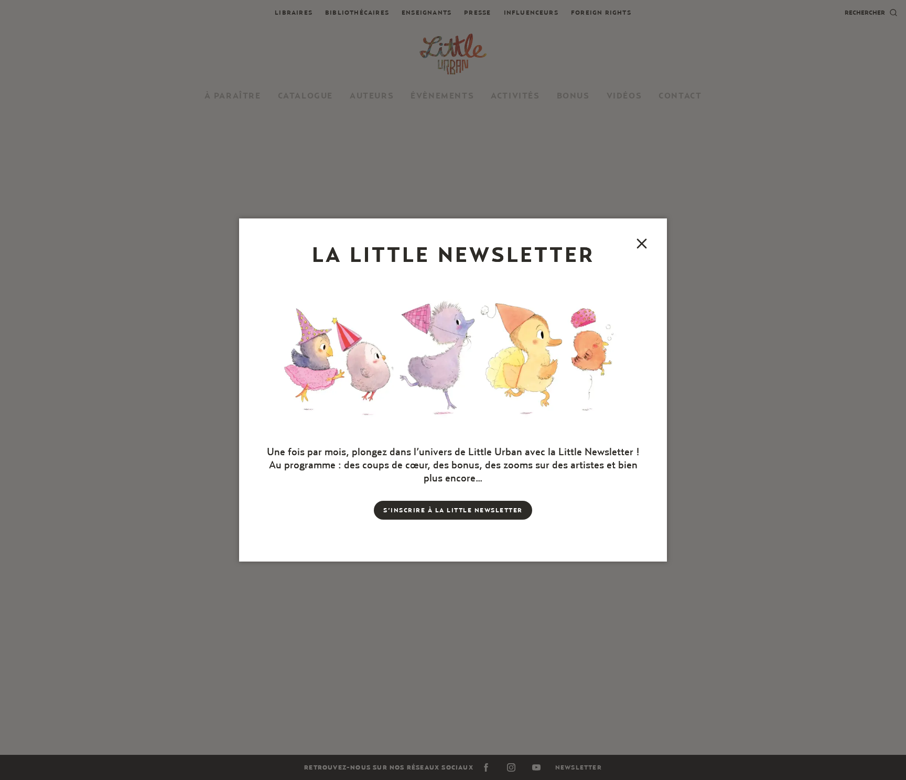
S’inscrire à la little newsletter (453, 510)
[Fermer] (642, 243)
